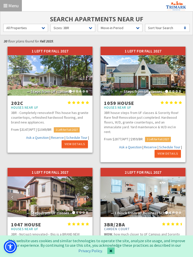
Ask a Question (37, 137)
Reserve (57, 137)
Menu (13, 6)
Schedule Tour (76, 137)
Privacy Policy (90, 250)
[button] (14, 75)
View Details (75, 144)
